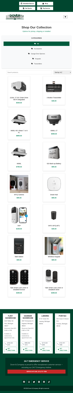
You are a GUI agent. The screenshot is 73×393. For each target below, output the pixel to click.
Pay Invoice (46, 8)
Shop (46, 3)
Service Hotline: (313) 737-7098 (37, 371)
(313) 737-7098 (62, 344)
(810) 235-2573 (10, 344)
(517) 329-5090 (45, 344)
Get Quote (28, 8)
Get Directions (11, 349)
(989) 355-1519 (28, 344)
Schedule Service (28, 3)
